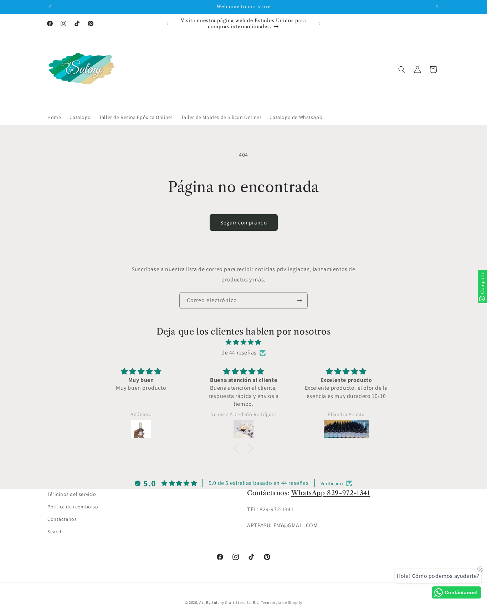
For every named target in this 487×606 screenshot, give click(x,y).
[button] (402, 69)
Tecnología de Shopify (281, 602)
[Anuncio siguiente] (437, 7)
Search (55, 531)
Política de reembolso (72, 506)
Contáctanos (62, 519)
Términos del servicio (71, 494)
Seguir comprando (243, 222)
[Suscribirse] (299, 300)
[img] (243, 342)
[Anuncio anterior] (50, 7)
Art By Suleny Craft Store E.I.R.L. (229, 602)
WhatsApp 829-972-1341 (330, 493)
